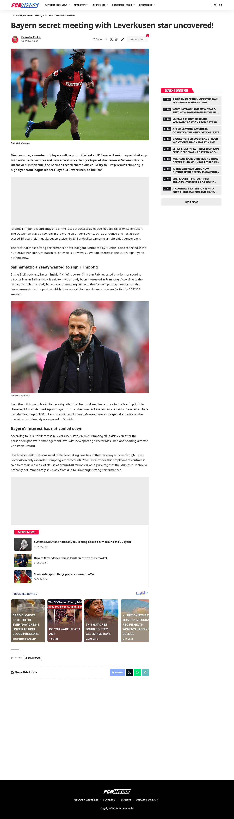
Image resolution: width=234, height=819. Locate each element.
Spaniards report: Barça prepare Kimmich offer (64, 574)
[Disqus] (80, 727)
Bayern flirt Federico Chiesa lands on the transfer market (70, 558)
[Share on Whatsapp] (116, 39)
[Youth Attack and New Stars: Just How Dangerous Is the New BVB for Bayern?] (191, 110)
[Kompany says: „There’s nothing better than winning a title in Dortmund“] (191, 160)
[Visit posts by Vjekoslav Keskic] (15, 39)
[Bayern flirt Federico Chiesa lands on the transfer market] (23, 560)
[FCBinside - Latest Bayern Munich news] (25, 5)
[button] (220, 5)
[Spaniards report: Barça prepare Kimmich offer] (23, 576)
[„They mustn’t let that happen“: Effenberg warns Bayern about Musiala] (191, 150)
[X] (215, 5)
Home (14, 15)
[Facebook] (211, 5)
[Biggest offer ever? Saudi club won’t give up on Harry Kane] (191, 140)
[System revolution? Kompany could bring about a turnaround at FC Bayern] (23, 544)
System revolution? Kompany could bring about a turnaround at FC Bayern (82, 542)
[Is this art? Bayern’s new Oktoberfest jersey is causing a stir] (191, 170)
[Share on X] (111, 39)
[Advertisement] (80, 201)
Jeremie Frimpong (33, 657)
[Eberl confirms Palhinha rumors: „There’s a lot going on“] (191, 180)
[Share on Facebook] (106, 39)
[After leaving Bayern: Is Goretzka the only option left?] (191, 130)
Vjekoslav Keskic (31, 37)
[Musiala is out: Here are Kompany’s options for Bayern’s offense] (191, 120)
